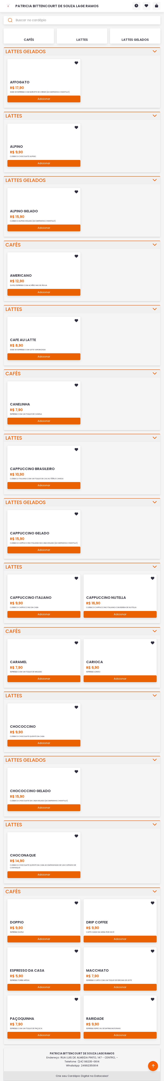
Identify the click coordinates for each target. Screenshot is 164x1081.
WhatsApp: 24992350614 (82, 1065)
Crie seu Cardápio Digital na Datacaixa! (82, 1076)
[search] (82, 20)
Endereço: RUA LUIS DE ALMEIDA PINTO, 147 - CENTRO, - (82, 1057)
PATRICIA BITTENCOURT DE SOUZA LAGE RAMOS (57, 6)
